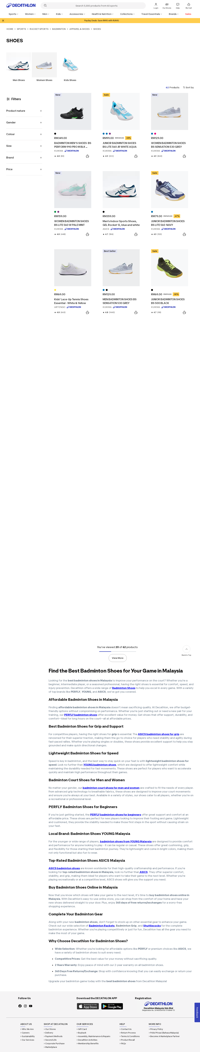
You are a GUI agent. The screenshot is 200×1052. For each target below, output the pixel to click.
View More (117, 658)
